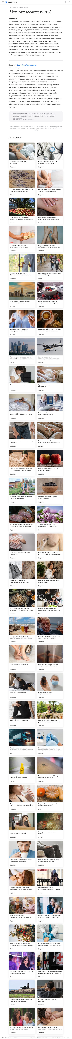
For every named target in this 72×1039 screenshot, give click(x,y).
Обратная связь (61, 1037)
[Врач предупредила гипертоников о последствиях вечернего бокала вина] (22, 910)
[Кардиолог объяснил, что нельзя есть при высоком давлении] (50, 323)
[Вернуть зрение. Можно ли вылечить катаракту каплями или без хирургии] (22, 882)
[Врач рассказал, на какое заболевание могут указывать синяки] (50, 239)
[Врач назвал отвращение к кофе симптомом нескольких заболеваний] (22, 854)
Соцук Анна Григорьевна (26, 65)
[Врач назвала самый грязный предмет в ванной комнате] (50, 658)
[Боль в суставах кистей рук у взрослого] (22, 547)
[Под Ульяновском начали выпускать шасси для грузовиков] (22, 742)
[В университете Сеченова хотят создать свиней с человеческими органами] (50, 435)
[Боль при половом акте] (22, 686)
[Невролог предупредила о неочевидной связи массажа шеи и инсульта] (50, 1021)
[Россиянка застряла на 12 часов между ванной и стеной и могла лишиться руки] (50, 937)
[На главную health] (12, 2)
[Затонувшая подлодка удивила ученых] (50, 826)
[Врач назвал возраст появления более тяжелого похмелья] (50, 630)
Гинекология (24, 7)
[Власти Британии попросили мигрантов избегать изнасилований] (22, 295)
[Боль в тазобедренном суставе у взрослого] (22, 435)
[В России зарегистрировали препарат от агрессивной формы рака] (50, 742)
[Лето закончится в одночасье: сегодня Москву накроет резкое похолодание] (22, 351)
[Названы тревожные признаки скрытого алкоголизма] (22, 826)
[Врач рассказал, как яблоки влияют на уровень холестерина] (22, 211)
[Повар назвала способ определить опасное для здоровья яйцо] (22, 239)
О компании (8, 1037)
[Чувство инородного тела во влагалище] (50, 379)
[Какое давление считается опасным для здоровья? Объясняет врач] (50, 156)
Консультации (14, 7)
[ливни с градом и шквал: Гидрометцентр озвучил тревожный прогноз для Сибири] (22, 770)
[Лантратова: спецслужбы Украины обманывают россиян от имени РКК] (50, 965)
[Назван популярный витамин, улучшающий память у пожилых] (50, 714)
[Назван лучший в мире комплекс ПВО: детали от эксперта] (22, 993)
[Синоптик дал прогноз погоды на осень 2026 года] (50, 267)
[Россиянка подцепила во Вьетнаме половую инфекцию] (22, 267)
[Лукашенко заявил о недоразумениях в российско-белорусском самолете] (50, 351)
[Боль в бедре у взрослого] (22, 714)
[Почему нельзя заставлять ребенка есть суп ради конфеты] (50, 602)
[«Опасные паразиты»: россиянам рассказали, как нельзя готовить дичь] (22, 519)
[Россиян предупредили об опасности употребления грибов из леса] (22, 602)
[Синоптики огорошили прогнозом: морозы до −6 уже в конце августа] (50, 882)
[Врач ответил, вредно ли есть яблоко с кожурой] (50, 463)
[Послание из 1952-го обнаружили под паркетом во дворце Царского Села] (22, 183)
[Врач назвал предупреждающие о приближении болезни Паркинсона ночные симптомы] (50, 854)
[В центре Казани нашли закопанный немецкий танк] (22, 574)
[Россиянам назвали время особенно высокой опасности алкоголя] (22, 630)
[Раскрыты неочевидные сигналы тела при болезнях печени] (50, 183)
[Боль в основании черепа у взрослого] (50, 993)
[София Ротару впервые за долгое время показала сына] (22, 965)
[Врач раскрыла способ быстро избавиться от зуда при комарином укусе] (50, 770)
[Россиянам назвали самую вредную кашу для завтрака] (50, 295)
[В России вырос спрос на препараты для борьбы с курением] (22, 323)
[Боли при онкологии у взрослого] (22, 379)
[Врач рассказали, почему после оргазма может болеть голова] (22, 463)
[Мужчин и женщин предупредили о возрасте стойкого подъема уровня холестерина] (50, 910)
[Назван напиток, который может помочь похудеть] (50, 574)
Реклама (15, 1037)
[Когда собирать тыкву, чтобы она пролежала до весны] (50, 798)
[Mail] (6, 2)
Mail (3, 1037)
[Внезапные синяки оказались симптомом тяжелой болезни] (50, 211)
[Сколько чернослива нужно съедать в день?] (50, 491)
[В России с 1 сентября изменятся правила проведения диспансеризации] (50, 407)
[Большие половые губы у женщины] (22, 156)
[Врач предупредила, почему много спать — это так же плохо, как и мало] (22, 407)
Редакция (33, 1037)
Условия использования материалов (46, 1037)
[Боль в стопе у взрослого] (22, 658)
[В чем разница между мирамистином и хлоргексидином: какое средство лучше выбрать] (50, 686)
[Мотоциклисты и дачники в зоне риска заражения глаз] (22, 491)
